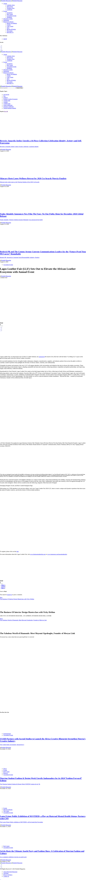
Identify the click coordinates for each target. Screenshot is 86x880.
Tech (8, 28)
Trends (5, 3)
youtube (5, 102)
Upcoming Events (11, 15)
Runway (5, 773)
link (18, 551)
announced (42, 356)
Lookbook (9, 9)
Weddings (9, 17)
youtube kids (6, 100)
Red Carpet (10, 14)
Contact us (6, 876)
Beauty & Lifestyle (8, 21)
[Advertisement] (43, 343)
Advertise (5, 873)
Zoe (4, 96)
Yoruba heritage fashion (9, 108)
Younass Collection (8, 106)
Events (5, 11)
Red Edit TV (10, 32)
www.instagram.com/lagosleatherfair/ (57, 554)
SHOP (5, 39)
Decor (5, 768)
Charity (9, 25)
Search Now (19, 88)
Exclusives (9, 12)
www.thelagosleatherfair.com (38, 554)
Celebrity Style (11, 5)
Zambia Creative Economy (10, 99)
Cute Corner (10, 26)
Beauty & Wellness (12, 23)
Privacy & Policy (7, 875)
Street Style (10, 6)
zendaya (5, 97)
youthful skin (6, 103)
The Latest (9, 31)
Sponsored (6, 20)
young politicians (7, 105)
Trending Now (11, 8)
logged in (9, 594)
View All (6, 111)
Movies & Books (11, 29)
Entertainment (7, 733)
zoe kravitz (6, 94)
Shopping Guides (8, 18)
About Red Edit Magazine (10, 872)
